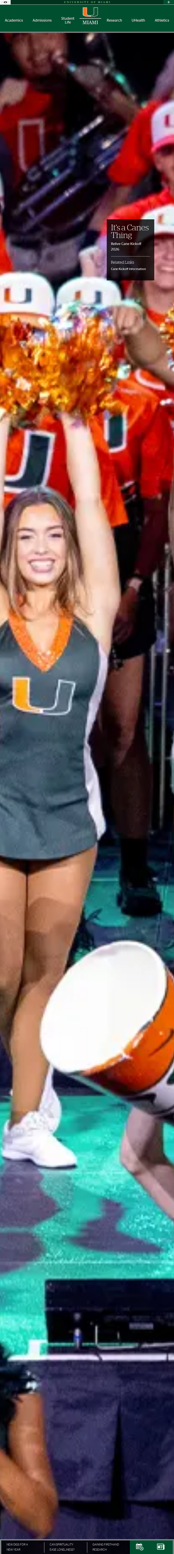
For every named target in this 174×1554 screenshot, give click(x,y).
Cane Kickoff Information (128, 269)
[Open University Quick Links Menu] (168, 2)
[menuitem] (14, 20)
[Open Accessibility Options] (5, 2)
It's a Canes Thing (130, 232)
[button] (164, 1542)
